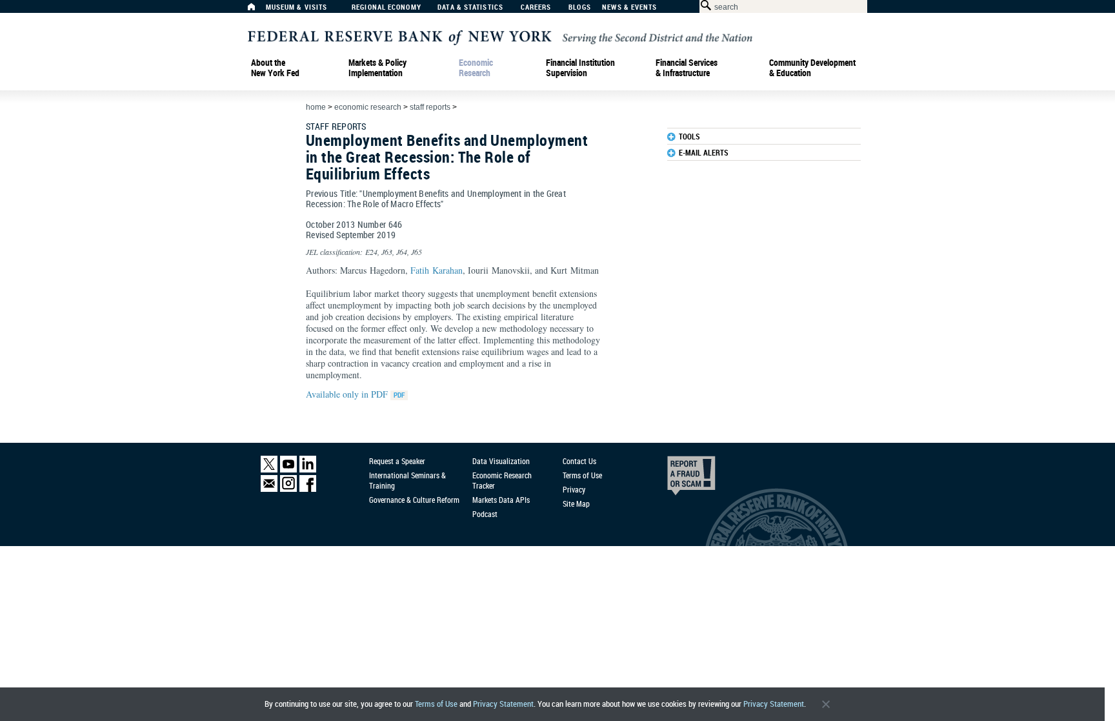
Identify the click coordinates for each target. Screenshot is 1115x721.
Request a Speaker (397, 461)
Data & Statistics (470, 7)
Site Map (576, 503)
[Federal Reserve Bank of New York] (500, 36)
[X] (269, 469)
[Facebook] (307, 488)
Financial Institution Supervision (580, 67)
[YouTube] (288, 469)
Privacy (574, 489)
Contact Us (579, 461)
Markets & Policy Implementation (377, 67)
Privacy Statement (503, 704)
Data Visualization (501, 461)
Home (316, 107)
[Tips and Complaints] (673, 479)
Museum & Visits (297, 7)
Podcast (484, 514)
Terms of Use (436, 704)
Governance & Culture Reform (414, 499)
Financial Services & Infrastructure (687, 67)
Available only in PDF (348, 394)
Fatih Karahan (436, 270)
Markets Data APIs (501, 499)
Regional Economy (386, 7)
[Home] (258, 10)
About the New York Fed (275, 67)
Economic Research (476, 67)
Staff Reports (430, 107)
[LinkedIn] (307, 469)
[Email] (269, 488)
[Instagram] (288, 488)
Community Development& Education (812, 67)
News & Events (629, 7)
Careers (536, 7)
